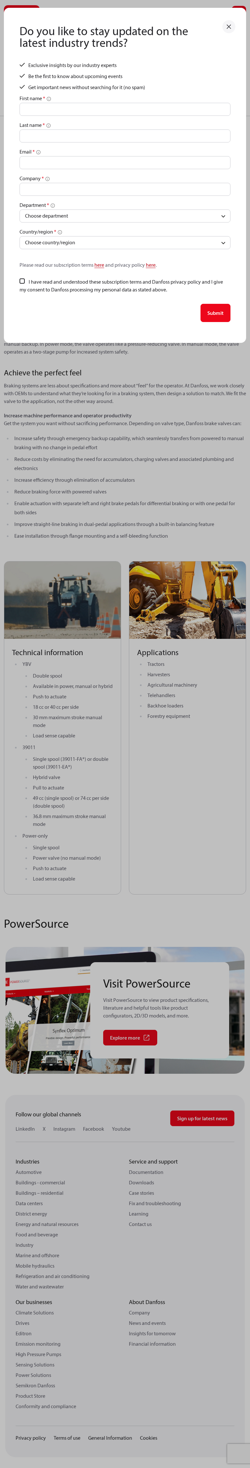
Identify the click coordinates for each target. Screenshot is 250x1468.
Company (32, 178)
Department (34, 205)
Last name (32, 125)
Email (27, 151)
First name (32, 98)
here (99, 265)
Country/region (38, 231)
